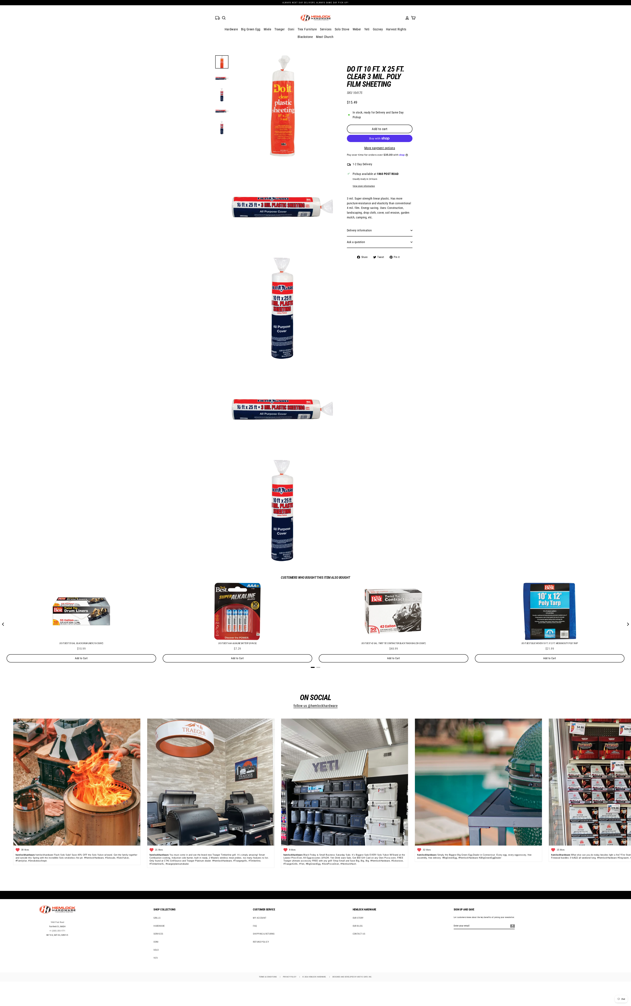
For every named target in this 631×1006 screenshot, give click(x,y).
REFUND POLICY (261, 941)
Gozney (378, 29)
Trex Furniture (307, 29)
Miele (267, 29)
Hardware (231, 29)
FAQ (255, 926)
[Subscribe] (512, 926)
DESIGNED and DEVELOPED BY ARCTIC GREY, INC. (352, 977)
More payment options (379, 148)
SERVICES (158, 933)
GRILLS (157, 918)
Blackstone (305, 37)
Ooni (291, 29)
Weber (357, 29)
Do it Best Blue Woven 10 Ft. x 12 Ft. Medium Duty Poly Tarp (550, 643)
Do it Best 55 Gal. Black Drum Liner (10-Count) (81, 643)
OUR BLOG (358, 926)
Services (325, 29)
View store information (364, 186)
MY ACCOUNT (259, 918)
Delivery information (359, 230)
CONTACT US (359, 933)
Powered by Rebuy (315, 671)
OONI (156, 941)
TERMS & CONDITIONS (268, 977)
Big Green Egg (250, 29)
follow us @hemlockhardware (315, 706)
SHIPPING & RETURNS (263, 933)
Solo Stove (342, 29)
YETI (155, 958)
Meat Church (324, 37)
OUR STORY (358, 918)
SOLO (156, 950)
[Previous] (3, 624)
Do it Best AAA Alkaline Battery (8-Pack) (237, 643)
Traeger (279, 29)
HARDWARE (159, 926)
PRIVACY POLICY (289, 977)
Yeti (367, 29)
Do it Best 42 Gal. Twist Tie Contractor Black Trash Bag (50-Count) (394, 643)
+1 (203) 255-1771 (57, 931)
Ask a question (356, 242)
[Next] (627, 624)
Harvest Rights (396, 29)
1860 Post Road (57, 922)
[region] (374, 159)
